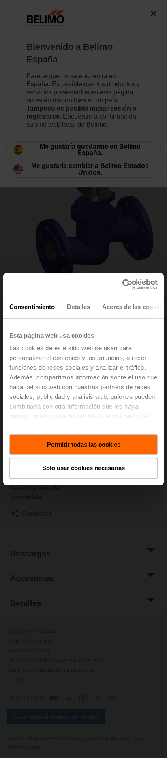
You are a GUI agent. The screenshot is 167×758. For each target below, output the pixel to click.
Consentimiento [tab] (32, 306)
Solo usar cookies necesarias (83, 468)
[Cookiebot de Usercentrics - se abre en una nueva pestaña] (122, 284)
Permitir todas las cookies (83, 444)
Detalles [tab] (78, 306)
